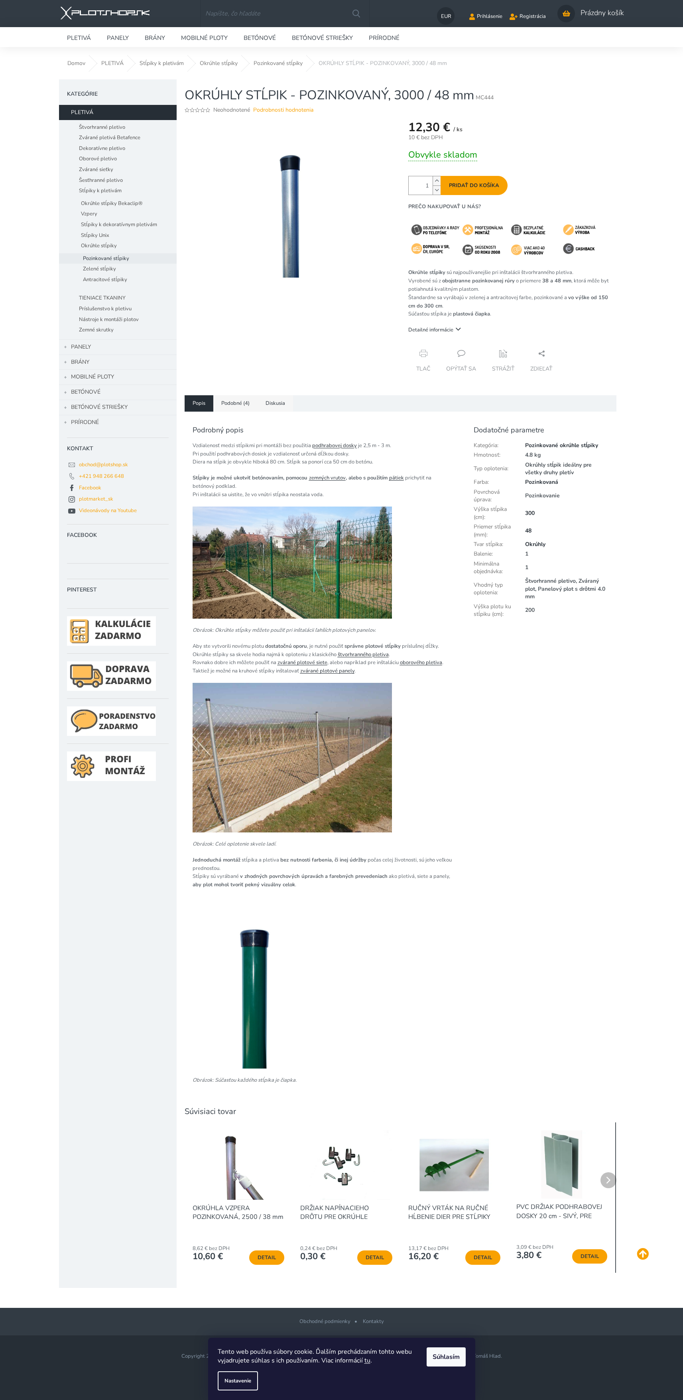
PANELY (81, 347)
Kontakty (373, 1321)
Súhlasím (446, 1357)
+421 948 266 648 (101, 476)
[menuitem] (79, 37)
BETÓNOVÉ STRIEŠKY (99, 407)
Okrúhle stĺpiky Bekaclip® (112, 203)
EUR (446, 16)
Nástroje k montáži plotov (109, 319)
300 (530, 513)
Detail (267, 1257)
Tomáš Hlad (487, 1356)
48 (528, 530)
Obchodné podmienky (324, 1321)
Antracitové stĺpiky (105, 279)
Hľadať (356, 13)
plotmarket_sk (96, 499)
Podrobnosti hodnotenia (283, 110)
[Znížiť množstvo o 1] (437, 190)
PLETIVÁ (82, 112)
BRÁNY (80, 362)
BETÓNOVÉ (85, 392)
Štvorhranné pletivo (102, 127)
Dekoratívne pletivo (102, 148)
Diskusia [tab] (275, 403)
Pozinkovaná (541, 482)
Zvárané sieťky (96, 169)
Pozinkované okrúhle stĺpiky (561, 445)
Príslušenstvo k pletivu (105, 308)
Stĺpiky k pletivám (100, 190)
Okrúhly (535, 544)
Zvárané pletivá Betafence (109, 137)
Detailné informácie (430, 329)
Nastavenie (237, 1380)
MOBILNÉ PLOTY (92, 377)
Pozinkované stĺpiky (106, 258)
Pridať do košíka (474, 185)
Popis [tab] (199, 403)
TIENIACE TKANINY (102, 298)
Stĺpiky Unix (95, 235)
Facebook (90, 487)
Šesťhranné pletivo (101, 180)
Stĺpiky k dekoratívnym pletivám (119, 224)
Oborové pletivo (98, 158)
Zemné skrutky (96, 329)
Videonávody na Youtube (108, 510)
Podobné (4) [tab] (235, 403)
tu (367, 1360)
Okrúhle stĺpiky (99, 245)
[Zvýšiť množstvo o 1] (437, 180)
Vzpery (89, 213)
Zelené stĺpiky (99, 268)
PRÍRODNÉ (85, 422)
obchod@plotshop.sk (103, 464)
